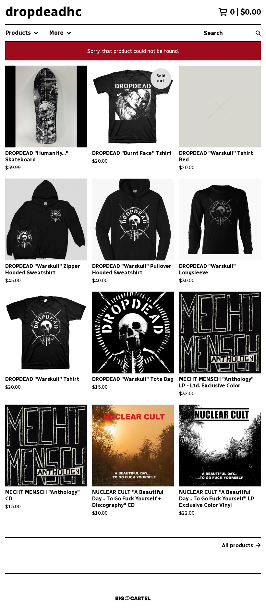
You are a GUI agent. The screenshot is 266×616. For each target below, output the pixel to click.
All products (237, 545)
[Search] (258, 33)
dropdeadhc (43, 12)
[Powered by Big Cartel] (133, 598)
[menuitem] (22, 33)
